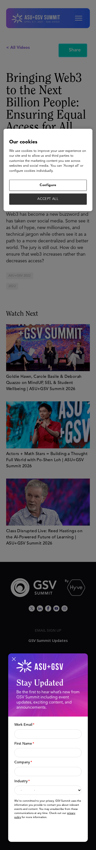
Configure (48, 185)
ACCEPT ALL (48, 199)
